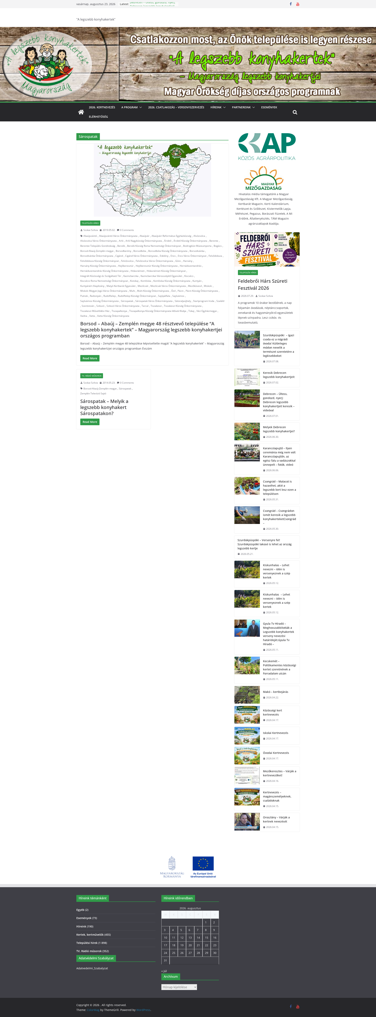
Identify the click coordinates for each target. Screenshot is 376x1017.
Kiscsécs (188, 276)
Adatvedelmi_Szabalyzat (92, 968)
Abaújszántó (90, 236)
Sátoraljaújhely (183, 301)
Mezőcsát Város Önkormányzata (168, 286)
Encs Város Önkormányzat (192, 255)
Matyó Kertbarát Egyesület (121, 286)
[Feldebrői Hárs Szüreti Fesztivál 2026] (267, 249)
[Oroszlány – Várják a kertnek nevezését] (247, 822)
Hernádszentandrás (191, 265)
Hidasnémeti (138, 271)
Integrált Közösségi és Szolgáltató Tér (100, 276)
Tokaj (191, 311)
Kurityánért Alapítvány (92, 286)
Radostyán (95, 296)
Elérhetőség (98, 116)
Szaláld (220, 301)
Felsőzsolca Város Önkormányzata (154, 261)
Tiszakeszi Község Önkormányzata (183, 306)
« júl (164, 971)
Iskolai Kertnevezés (275, 733)
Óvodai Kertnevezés (276, 753)
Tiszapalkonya (119, 311)
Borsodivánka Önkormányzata (96, 255)
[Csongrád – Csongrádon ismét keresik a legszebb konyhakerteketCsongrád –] (247, 519)
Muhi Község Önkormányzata (153, 290)
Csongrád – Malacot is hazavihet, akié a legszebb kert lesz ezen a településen (279, 488)
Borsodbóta (139, 251)
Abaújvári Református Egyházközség (171, 236)
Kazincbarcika (130, 276)
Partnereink (241, 107)
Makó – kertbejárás (275, 692)
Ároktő (167, 240)
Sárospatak (127, 301)
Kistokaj (134, 280)
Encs (173, 255)
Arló (121, 240)
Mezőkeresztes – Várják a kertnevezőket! (279, 773)
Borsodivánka (197, 251)
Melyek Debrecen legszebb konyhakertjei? (279, 429)
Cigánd (119, 255)
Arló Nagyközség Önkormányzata (144, 240)
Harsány (187, 261)
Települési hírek (90, 223)
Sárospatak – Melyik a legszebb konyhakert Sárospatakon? (104, 407)
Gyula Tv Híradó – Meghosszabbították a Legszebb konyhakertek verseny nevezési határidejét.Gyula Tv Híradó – (278, 634)
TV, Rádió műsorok (91, 375)
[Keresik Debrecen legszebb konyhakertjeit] (247, 377)
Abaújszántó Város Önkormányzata (118, 236)
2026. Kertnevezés (102, 107)
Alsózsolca (199, 236)
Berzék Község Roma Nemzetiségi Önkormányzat (154, 246)
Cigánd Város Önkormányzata (141, 255)
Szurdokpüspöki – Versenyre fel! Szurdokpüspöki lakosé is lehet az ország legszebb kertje (265, 544)
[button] (140, 107)
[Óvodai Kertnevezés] (247, 755)
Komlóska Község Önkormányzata (171, 280)
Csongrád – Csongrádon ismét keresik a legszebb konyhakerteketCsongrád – (279, 517)
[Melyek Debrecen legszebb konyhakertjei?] (247, 432)
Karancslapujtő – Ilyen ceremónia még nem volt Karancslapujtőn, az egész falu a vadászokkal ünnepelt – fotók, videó (279, 456)
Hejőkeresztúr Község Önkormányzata (157, 265)
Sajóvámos (178, 296)
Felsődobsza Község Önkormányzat (99, 261)
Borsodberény (123, 251)
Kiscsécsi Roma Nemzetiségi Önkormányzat (104, 280)
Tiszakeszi (156, 306)
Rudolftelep (109, 296)
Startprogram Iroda (203, 301)
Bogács (218, 246)
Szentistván (88, 306)
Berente (213, 240)
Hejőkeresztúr (126, 265)
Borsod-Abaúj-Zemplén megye (97, 251)
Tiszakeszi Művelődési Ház (94, 311)
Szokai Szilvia (90, 230)
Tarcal (145, 306)
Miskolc (208, 286)
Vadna (83, 315)
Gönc (178, 261)
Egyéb (80, 910)
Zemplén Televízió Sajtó (93, 393)
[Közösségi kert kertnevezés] (247, 715)
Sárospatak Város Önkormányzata (154, 301)
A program (129, 107)
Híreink (216, 107)
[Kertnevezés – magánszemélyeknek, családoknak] (247, 799)
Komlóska (146, 280)
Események (269, 107)
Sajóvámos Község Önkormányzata (99, 301)
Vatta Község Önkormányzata (113, 315)
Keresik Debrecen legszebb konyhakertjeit (279, 375)
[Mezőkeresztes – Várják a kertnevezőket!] (247, 776)
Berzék (121, 246)
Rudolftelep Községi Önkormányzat (137, 296)
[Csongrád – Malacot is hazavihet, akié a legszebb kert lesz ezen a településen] (247, 490)
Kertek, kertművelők (90, 934)
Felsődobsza (215, 255)
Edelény (164, 255)
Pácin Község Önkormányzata (202, 290)
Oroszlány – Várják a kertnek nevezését (276, 819)
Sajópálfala (164, 296)
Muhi (132, 290)
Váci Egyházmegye (206, 311)
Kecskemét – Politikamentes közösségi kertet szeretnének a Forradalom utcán (279, 667)
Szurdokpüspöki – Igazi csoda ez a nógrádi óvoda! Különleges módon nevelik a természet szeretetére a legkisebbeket (278, 345)
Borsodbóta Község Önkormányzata (167, 251)
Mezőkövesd (195, 286)
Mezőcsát (143, 286)
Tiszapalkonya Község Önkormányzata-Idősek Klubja (157, 311)
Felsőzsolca (127, 261)
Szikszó (100, 306)
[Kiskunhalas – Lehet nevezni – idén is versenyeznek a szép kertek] (247, 574)
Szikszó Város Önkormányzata (123, 306)
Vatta (92, 315)
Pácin (180, 290)
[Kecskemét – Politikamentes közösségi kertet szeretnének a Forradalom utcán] (247, 670)
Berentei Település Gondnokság (97, 246)
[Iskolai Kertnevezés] (247, 735)
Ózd (173, 290)
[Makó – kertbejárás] (247, 695)
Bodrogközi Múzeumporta (197, 246)
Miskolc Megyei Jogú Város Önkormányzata (103, 290)
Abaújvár (144, 236)
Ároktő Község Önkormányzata (190, 240)
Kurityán (197, 280)
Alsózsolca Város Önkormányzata (98, 240)
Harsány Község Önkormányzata (98, 265)
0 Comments (127, 230)
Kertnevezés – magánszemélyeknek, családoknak (277, 796)
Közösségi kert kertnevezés (272, 712)
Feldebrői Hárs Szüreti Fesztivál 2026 (262, 284)
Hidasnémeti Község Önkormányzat (166, 271)
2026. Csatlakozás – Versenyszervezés (176, 107)
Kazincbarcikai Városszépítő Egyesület (161, 276)
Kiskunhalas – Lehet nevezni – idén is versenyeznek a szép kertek (276, 571)
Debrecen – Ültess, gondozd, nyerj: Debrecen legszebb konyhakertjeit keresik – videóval (279, 402)
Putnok (84, 296)
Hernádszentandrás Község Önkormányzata (104, 271)
